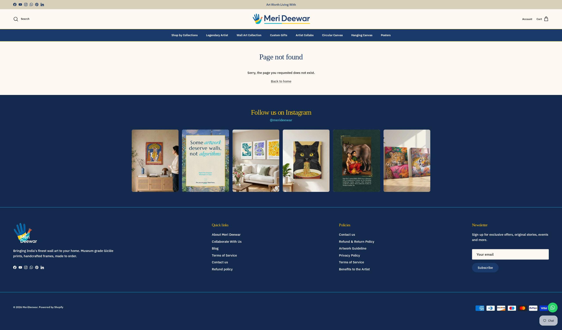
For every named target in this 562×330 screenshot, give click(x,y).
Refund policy (222, 269)
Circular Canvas (332, 35)
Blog (215, 248)
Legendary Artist (217, 35)
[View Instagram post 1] (155, 161)
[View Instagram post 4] (306, 161)
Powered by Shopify (51, 307)
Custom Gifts (278, 35)
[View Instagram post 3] (255, 161)
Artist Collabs (304, 35)
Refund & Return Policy (356, 241)
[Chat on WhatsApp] (553, 307)
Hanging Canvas (361, 35)
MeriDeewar (30, 307)
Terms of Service (224, 255)
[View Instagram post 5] (356, 161)
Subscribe (485, 268)
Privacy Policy (349, 255)
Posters (386, 35)
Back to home (281, 81)
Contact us (220, 262)
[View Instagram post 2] (205, 161)
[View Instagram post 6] (407, 161)
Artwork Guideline (352, 248)
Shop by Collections (184, 35)
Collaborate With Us (226, 241)
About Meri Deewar (226, 234)
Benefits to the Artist (354, 269)
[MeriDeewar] (281, 19)
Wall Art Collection (249, 35)
